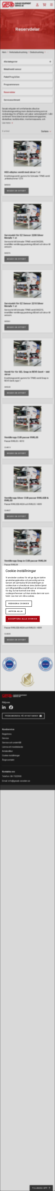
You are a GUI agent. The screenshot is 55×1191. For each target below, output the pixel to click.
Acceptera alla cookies (22, 619)
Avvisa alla (15, 611)
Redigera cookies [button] (18, 604)
